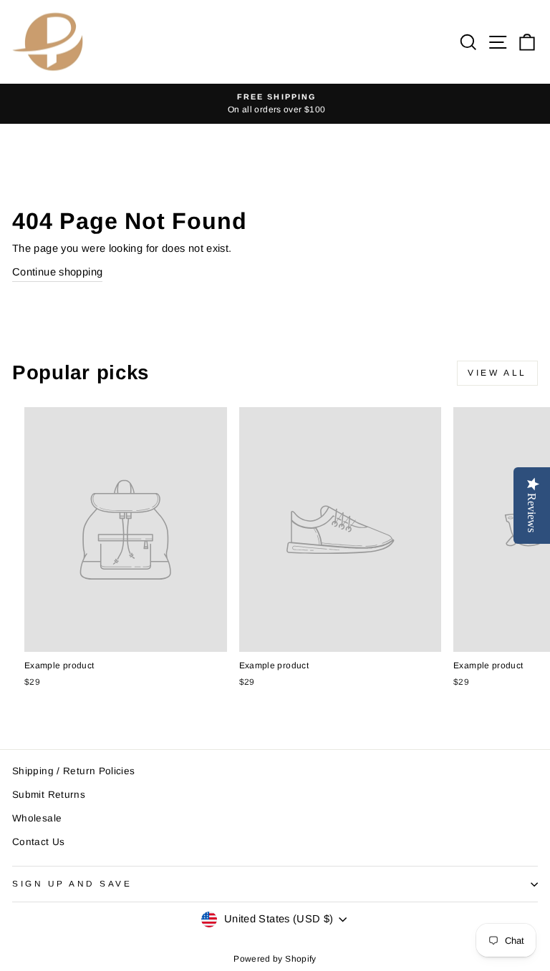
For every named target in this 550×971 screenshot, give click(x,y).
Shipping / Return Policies (73, 771)
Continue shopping (57, 272)
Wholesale (37, 818)
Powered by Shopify (275, 959)
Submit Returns (48, 794)
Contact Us (38, 841)
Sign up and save (72, 883)
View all (497, 373)
